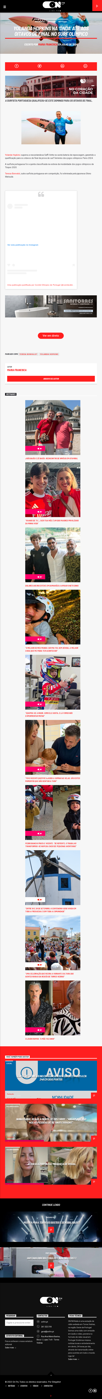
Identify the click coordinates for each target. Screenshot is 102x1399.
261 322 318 (46, 1327)
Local (9, 1063)
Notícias (62, 21)
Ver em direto (51, 335)
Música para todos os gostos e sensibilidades (52, 1222)
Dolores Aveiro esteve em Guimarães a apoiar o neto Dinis (51, 585)
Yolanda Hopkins (12, 155)
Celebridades (12, 1106)
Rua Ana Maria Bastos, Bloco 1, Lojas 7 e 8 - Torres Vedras (48, 1339)
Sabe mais (72, 1359)
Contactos (48, 1386)
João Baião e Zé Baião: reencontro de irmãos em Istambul (51, 458)
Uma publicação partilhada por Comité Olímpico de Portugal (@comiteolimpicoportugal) (45, 285)
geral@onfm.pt (47, 1332)
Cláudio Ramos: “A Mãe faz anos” (40, 1038)
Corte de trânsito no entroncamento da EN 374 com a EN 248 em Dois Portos (51, 1077)
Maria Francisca (48, 44)
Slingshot (56, 1382)
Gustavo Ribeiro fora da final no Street (51, 1258)
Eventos (23, 1386)
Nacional (51, 21)
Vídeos (35, 1386)
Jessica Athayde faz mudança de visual (51, 1164)
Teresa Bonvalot (12, 173)
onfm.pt (44, 1322)
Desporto (40, 21)
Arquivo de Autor (51, 378)
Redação (10, 1094)
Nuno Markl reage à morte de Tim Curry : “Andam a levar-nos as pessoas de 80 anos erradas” (51, 1120)
